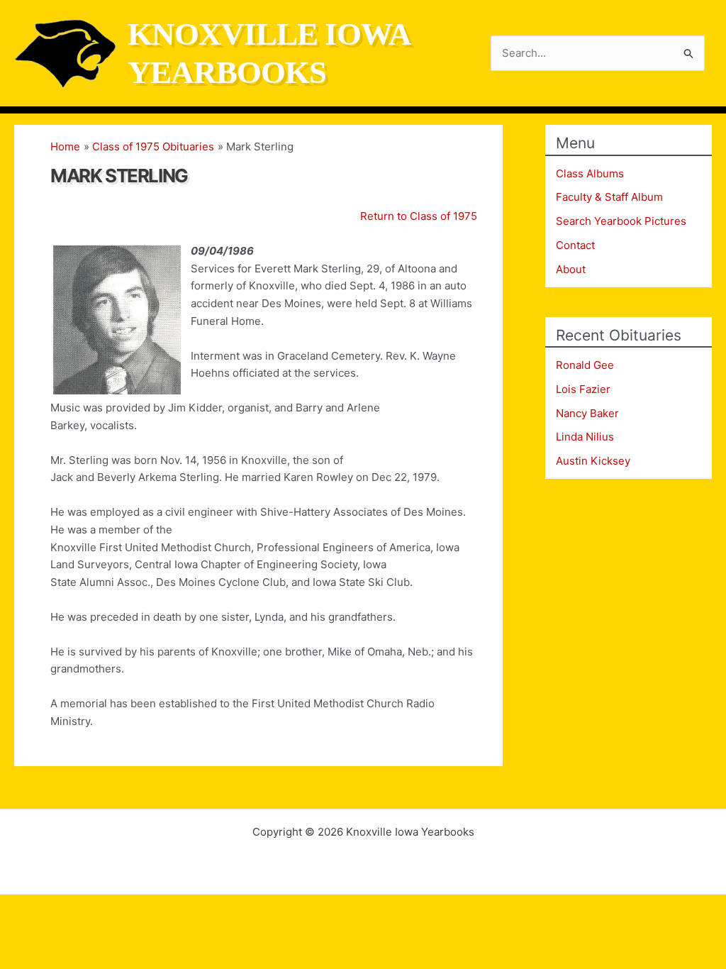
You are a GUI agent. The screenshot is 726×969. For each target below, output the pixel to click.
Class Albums (590, 173)
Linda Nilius (585, 436)
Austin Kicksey (593, 460)
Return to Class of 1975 (418, 216)
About (571, 269)
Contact (575, 245)
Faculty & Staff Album (609, 197)
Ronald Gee (585, 365)
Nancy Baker (587, 413)
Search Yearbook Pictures (621, 221)
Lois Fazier (583, 389)
